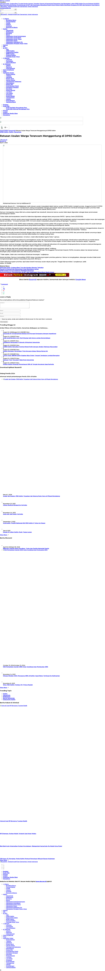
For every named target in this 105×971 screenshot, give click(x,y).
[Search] (0, 11)
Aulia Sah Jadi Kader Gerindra (13, 514)
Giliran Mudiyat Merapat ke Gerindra (15, 505)
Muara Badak (10, 96)
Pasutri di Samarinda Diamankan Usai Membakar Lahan (57, 3)
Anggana (9, 94)
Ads (7, 49)
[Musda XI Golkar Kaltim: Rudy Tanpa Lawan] (7, 529)
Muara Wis (9, 84)
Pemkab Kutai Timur (13, 56)
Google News (80, 279)
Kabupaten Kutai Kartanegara (16, 36)
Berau (8, 35)
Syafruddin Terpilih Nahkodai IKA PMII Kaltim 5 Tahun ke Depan (24, 523)
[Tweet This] (4, 289)
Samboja (9, 77)
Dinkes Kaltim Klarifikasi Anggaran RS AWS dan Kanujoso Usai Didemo (77, 5)
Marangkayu (10, 83)
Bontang (9, 33)
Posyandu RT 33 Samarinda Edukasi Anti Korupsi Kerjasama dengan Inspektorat (29, 333)
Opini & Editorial (8, 70)
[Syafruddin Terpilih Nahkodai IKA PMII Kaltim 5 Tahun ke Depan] (7, 520)
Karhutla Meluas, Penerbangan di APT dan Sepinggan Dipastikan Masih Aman (30, 5)
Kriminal (9, 26)
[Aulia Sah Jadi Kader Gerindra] (7, 511)
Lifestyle (9, 59)
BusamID (32, 279)
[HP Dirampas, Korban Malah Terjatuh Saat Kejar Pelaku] (9, 832)
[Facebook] (3, 864)
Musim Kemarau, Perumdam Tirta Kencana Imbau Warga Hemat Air (25, 351)
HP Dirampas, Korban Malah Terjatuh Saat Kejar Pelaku (18, 833)
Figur (5, 71)
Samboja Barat (11, 102)
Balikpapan (9, 32)
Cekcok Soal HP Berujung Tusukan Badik (13, 821)
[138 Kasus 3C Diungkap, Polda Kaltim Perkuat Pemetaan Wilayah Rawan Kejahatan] (9, 857)
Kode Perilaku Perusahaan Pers (16, 107)
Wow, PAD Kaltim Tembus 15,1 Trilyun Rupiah (18, 685)
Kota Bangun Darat (12, 86)
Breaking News (11, 20)
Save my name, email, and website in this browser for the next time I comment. (27, 319)
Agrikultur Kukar (8, 73)
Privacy (5, 110)
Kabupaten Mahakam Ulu (14, 42)
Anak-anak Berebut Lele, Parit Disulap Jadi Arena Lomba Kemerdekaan (26, 338)
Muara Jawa (10, 78)
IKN (4, 46)
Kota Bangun (10, 100)
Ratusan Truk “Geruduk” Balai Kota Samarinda (18, 360)
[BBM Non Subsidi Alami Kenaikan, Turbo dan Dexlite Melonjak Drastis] (7, 545)
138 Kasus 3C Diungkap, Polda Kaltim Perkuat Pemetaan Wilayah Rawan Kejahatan (27, 858)
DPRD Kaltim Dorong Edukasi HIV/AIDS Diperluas (17, 270)
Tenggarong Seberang (13, 81)
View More (3, 535)
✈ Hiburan (6, 58)
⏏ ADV (5, 48)
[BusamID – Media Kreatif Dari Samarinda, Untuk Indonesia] (19, 6)
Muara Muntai (10, 90)
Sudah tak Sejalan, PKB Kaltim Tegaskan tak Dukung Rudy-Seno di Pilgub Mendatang (31, 496)
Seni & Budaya (11, 62)
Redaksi (5, 104)
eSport (8, 65)
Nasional (9, 67)
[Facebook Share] (3, 287)
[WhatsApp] (3, 869)
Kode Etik (6, 106)
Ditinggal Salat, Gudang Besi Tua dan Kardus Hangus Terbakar (19, 3)
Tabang (8, 75)
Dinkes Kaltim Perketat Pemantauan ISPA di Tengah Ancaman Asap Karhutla (28, 364)
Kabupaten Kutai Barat (13, 37)
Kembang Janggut (12, 87)
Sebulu (8, 99)
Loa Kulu (9, 92)
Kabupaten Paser (11, 40)
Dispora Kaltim (11, 55)
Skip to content (5, 0)
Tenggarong (10, 97)
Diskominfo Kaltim (12, 52)
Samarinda (9, 30)
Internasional (10, 68)
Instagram (3, 8)
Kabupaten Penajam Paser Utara (16, 43)
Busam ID (3, 141)
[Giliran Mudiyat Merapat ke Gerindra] (7, 502)
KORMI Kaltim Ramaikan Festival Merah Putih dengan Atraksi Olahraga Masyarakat (30, 347)
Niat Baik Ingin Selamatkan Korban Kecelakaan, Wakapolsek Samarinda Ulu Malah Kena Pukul (31, 846)
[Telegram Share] (3, 292)
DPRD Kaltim (10, 51)
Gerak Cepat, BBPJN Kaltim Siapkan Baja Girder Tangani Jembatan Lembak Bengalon (31, 355)
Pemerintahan (11, 21)
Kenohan (9, 89)
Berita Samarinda (9, 698)
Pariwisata (9, 61)
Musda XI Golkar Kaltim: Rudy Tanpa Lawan (17, 532)
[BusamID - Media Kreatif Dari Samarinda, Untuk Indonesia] (19, 861)
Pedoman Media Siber (10, 113)
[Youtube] (3, 867)
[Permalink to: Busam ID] (3, 140)
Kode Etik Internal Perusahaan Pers (18, 109)
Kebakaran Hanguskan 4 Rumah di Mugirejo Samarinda (21, 342)
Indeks (5, 112)
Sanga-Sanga (10, 80)
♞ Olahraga (7, 64)
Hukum (8, 24)
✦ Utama (6, 18)
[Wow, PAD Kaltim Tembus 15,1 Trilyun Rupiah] (7, 682)
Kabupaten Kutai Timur (14, 39)
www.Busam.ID (41, 881)
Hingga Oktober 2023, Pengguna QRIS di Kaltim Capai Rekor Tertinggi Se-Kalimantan (31, 676)
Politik (8, 23)
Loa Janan (9, 93)
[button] (16, 9)
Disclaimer (6, 115)
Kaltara (5, 45)
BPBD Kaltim (10, 54)
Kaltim (5, 29)
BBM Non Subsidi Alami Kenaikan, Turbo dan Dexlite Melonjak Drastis (26, 548)
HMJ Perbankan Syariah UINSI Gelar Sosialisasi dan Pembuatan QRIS (25, 667)
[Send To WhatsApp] (3, 294)
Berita (9, 8)
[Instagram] (3, 866)
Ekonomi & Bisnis (12, 27)
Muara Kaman (10, 74)
